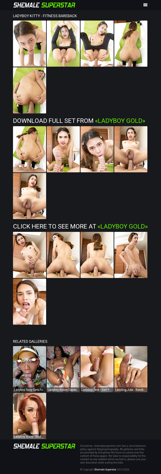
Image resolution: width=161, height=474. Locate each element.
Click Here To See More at (80, 226)
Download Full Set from (79, 120)
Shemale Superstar (105, 469)
